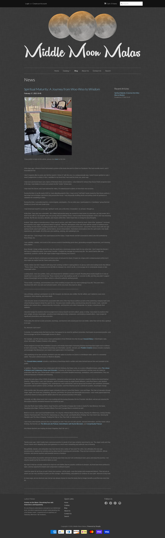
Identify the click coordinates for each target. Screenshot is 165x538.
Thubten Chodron (87, 348)
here (56, 159)
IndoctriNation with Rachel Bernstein (71, 424)
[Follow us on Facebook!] (106, 504)
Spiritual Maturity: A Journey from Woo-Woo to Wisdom (62, 89)
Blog (76, 71)
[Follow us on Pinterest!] (111, 504)
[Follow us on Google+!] (115, 504)
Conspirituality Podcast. (94, 424)
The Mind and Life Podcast (49, 424)
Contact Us (97, 71)
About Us (85, 71)
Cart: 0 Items (112, 4)
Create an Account (39, 4)
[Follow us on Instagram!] (120, 504)
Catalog (66, 71)
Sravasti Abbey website (34, 361)
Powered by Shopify (93, 526)
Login (27, 4)
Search (108, 71)
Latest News (29, 499)
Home (56, 71)
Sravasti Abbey (88, 339)
